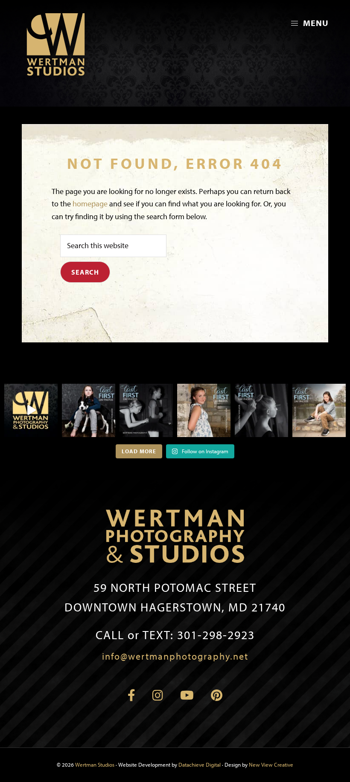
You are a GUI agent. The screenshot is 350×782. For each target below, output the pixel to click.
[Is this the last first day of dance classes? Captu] (261, 410)
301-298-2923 (175, 634)
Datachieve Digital (199, 764)
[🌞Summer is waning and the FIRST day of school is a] (88, 410)
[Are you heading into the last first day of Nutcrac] (146, 410)
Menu (315, 22)
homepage (90, 204)
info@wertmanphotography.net (175, 656)
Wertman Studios (94, 764)
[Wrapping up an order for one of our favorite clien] (31, 410)
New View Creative (271, 764)
